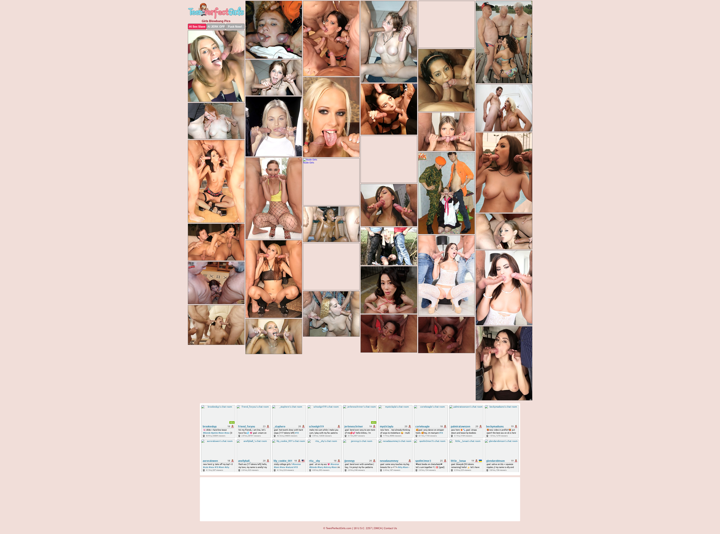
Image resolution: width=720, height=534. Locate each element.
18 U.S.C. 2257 (363, 528)
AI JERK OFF (216, 26)
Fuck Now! (235, 26)
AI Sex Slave (197, 26)
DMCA (378, 528)
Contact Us (390, 528)
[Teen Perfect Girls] (216, 11)
